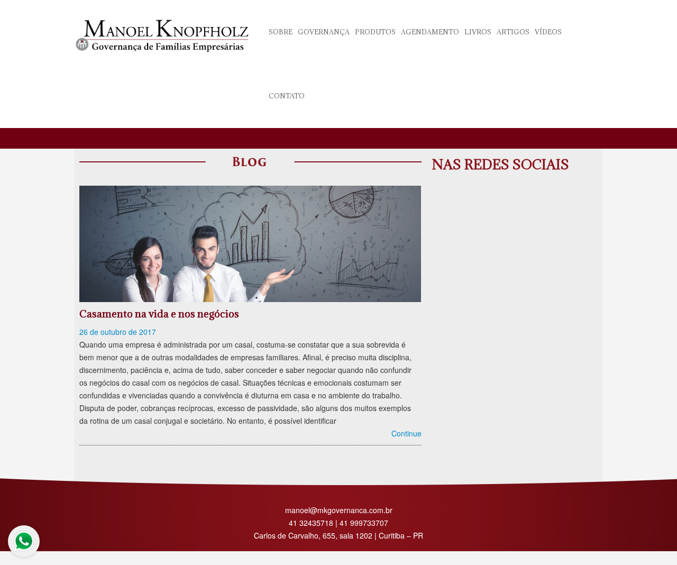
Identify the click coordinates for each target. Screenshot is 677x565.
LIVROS (477, 32)
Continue (406, 433)
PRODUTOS (375, 32)
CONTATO (287, 96)
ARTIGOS (513, 32)
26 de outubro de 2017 (117, 331)
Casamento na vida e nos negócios (159, 313)
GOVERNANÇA (324, 32)
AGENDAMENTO (430, 32)
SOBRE (280, 32)
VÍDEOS (548, 32)
